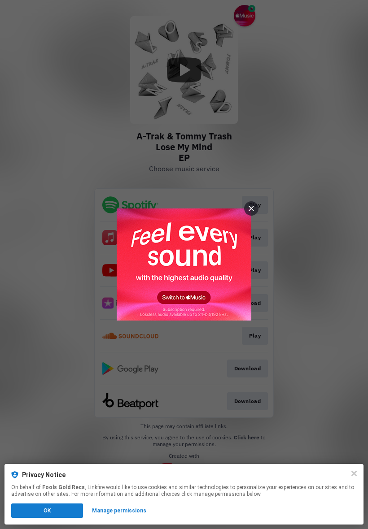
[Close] (354, 473)
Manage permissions (119, 510)
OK (47, 510)
